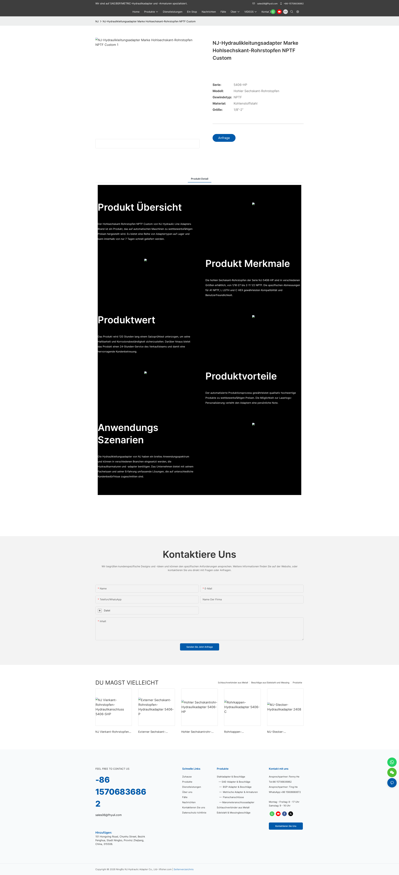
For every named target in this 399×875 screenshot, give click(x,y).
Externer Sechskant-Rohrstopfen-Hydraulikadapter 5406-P (155, 732)
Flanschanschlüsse (233, 797)
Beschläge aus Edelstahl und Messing (270, 682)
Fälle (184, 797)
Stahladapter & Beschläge (231, 776)
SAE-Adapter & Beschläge (236, 781)
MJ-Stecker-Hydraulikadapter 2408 (282, 732)
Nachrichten (189, 802)
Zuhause (187, 776)
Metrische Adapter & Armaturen (240, 792)
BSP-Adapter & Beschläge (237, 786)
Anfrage (224, 138)
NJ (97, 21)
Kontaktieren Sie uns (193, 807)
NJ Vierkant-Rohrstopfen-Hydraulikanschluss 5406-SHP (112, 732)
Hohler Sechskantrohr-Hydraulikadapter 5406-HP (199, 732)
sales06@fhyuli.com (267, 3)
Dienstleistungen (191, 786)
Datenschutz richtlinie (194, 812)
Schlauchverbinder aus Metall (233, 682)
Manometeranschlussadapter (238, 802)
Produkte (297, 682)
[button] (270, 11)
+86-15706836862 (293, 3)
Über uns (187, 792)
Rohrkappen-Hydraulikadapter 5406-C (241, 732)
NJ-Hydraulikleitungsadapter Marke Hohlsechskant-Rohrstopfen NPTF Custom (149, 21)
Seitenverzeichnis (184, 869)
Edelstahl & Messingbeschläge (233, 812)
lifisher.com (165, 869)
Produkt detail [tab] (199, 178)
